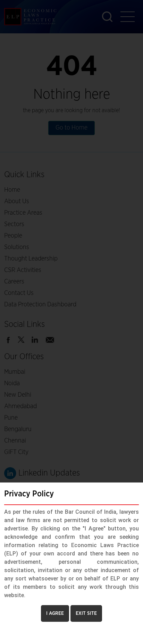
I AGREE (55, 613)
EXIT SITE (86, 613)
